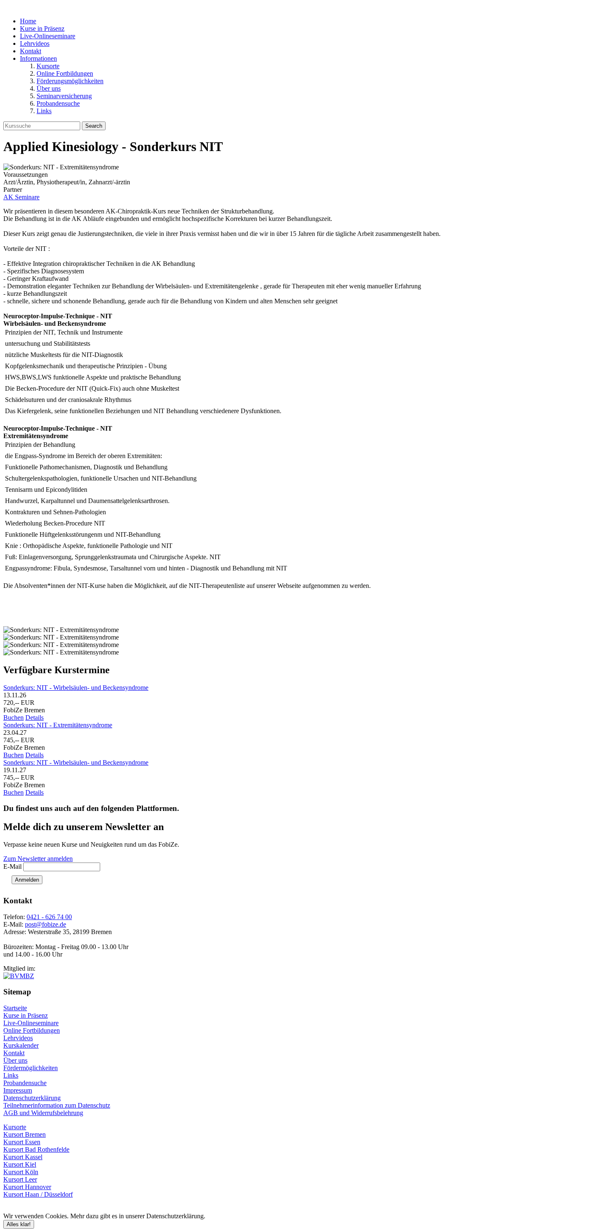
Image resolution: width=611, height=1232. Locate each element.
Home (28, 21)
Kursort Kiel (19, 1164)
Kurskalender (21, 1045)
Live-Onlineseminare (47, 36)
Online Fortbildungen (65, 73)
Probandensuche (58, 103)
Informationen (38, 58)
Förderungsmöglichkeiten (70, 80)
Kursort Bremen (24, 1134)
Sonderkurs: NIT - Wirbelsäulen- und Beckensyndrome (75, 687)
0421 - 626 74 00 (49, 916)
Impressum (17, 1090)
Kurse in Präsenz (42, 28)
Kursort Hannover (27, 1186)
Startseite (15, 1007)
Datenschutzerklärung (32, 1097)
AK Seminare (21, 197)
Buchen (13, 717)
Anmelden (27, 880)
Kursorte (48, 65)
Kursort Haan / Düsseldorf (38, 1194)
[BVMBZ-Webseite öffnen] (18, 975)
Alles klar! (19, 1224)
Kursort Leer (20, 1179)
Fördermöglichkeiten (30, 1067)
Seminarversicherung (64, 95)
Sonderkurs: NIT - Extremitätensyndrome (57, 725)
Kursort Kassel (22, 1156)
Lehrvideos (34, 43)
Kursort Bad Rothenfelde (36, 1149)
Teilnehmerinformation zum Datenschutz (56, 1105)
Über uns (49, 88)
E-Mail (12, 866)
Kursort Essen (21, 1141)
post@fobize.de (45, 924)
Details (34, 717)
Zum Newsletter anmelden (38, 858)
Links (44, 110)
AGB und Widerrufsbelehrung (43, 1112)
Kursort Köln (20, 1171)
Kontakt (30, 51)
